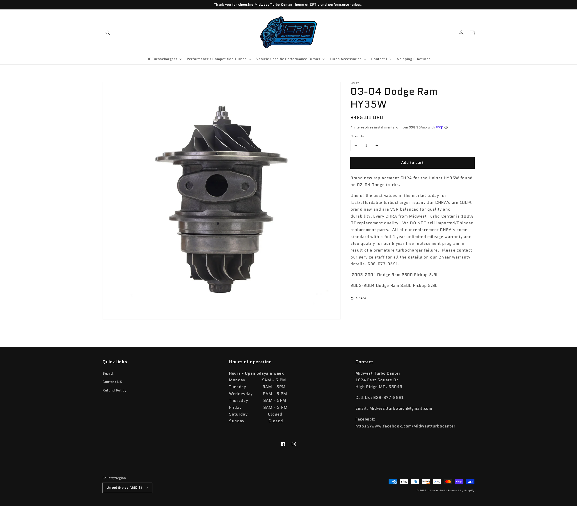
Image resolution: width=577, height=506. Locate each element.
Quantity (357, 136)
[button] (108, 32)
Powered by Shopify (461, 490)
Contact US (112, 381)
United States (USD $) (124, 487)
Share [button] (361, 298)
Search (108, 373)
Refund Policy (115, 390)
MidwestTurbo (437, 490)
